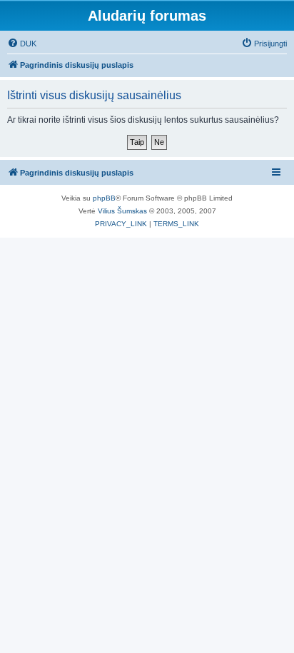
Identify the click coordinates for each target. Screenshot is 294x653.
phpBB (104, 198)
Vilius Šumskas (122, 211)
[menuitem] (21, 43)
